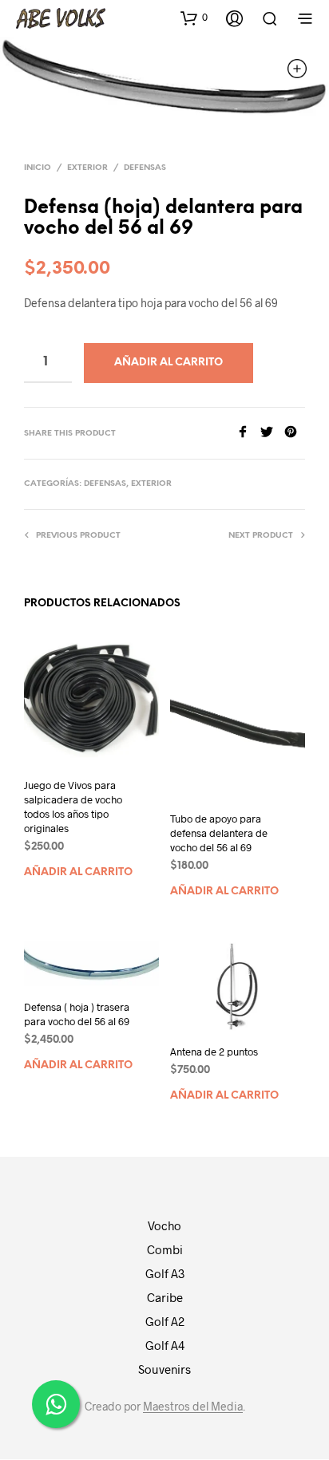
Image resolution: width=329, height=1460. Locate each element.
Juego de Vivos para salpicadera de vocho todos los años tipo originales (73, 807)
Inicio (37, 168)
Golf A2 (164, 1321)
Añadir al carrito (78, 872)
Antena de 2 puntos (214, 1051)
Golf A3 (164, 1273)
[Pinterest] (294, 432)
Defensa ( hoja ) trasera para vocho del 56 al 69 (76, 1014)
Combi (165, 1249)
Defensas (145, 168)
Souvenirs (164, 1369)
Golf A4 (164, 1345)
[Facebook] (248, 432)
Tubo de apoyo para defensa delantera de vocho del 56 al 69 (219, 833)
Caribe (165, 1297)
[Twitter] (272, 432)
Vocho (164, 1225)
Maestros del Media (193, 1406)
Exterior (87, 168)
